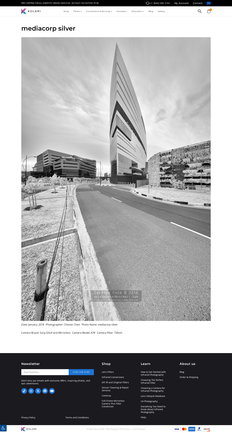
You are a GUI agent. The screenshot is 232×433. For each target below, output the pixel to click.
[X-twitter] (38, 391)
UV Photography (149, 401)
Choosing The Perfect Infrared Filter (152, 381)
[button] (3, 428)
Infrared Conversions (113, 377)
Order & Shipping (189, 377)
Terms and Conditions (77, 417)
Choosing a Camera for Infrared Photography (153, 389)
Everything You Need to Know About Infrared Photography (153, 409)
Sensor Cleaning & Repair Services (115, 389)
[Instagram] (31, 391)
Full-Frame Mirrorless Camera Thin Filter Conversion (113, 403)
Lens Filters (108, 372)
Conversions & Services (98, 11)
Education (137, 11)
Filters (76, 11)
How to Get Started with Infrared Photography (153, 373)
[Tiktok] (24, 391)
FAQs (143, 417)
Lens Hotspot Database (153, 396)
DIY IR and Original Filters (115, 382)
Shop (66, 11)
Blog (151, 11)
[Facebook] (45, 391)
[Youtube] (52, 391)
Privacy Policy (28, 417)
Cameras (121, 11)
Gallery (161, 11)
